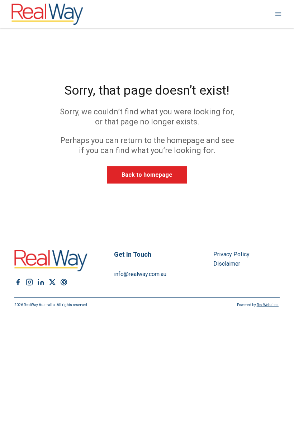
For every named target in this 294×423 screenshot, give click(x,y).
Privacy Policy (231, 254)
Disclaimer (227, 263)
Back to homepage (147, 174)
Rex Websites (268, 305)
